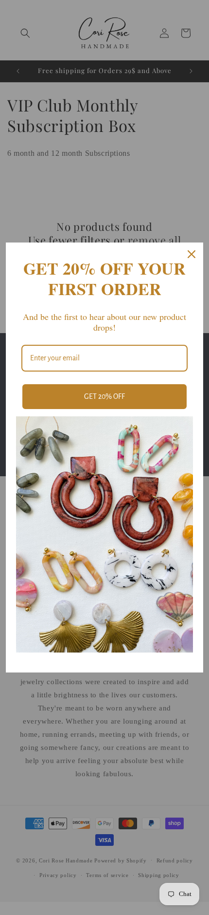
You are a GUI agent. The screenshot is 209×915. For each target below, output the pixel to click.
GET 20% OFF (104, 396)
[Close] (191, 254)
